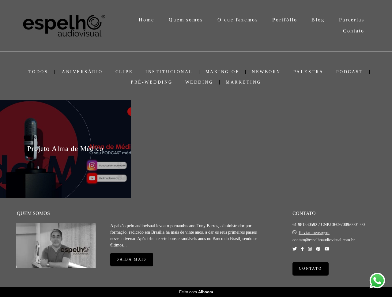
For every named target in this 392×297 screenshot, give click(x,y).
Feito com (196, 292)
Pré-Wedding (152, 82)
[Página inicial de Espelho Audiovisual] (64, 25)
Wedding (199, 82)
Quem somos (186, 19)
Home (146, 19)
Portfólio (284, 19)
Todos (38, 72)
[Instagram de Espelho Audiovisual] (310, 249)
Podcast (350, 72)
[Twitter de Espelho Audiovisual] (294, 249)
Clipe (124, 72)
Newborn (266, 72)
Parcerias (351, 19)
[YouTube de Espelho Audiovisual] (327, 249)
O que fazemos (237, 19)
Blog (318, 19)
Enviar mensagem (314, 233)
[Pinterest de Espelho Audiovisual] (318, 249)
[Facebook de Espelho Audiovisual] (302, 249)
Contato (353, 30)
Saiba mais (132, 259)
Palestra (308, 72)
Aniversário (82, 72)
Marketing (243, 82)
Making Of (222, 72)
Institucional (169, 72)
